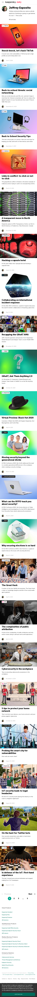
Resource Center (24, 978)
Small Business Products (9, 923)
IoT (5, 847)
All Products (5, 933)
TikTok (6, 25)
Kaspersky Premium (7, 917)
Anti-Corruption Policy (7, 974)
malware (6, 151)
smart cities (7, 725)
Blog (19, 978)
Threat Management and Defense (11, 959)
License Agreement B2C (19, 974)
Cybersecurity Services (8, 957)
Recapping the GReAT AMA (15, 334)
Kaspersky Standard (7, 912)
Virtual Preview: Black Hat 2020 (18, 417)
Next (31, 894)
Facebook (6, 560)
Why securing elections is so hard (18, 545)
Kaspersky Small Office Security (10, 928)
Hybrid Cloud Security (7, 965)
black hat (6, 235)
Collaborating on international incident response (17, 301)
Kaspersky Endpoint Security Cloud (11, 930)
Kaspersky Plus (6, 914)
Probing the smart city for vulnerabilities (15, 751)
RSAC (5, 275)
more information (28, 990)
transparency (7, 193)
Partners (15, 978)
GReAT (6, 317)
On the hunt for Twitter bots (16, 833)
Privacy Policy (31, 973)
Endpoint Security (6, 962)
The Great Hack (9, 585)
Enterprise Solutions (8, 953)
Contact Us (4, 978)
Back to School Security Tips (16, 136)
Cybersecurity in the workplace (17, 669)
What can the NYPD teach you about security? (16, 502)
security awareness (9, 476)
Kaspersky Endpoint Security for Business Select (14, 944)
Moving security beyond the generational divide (16, 458)
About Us (10, 978)
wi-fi (5, 683)
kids (5, 65)
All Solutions (5, 920)
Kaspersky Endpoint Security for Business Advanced (15, 946)
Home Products (6, 908)
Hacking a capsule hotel (14, 260)
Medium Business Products (10, 937)
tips (5, 644)
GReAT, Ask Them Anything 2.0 (17, 376)
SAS (5, 601)
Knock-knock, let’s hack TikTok (17, 50)
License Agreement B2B (30, 974)
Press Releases (32, 978)
